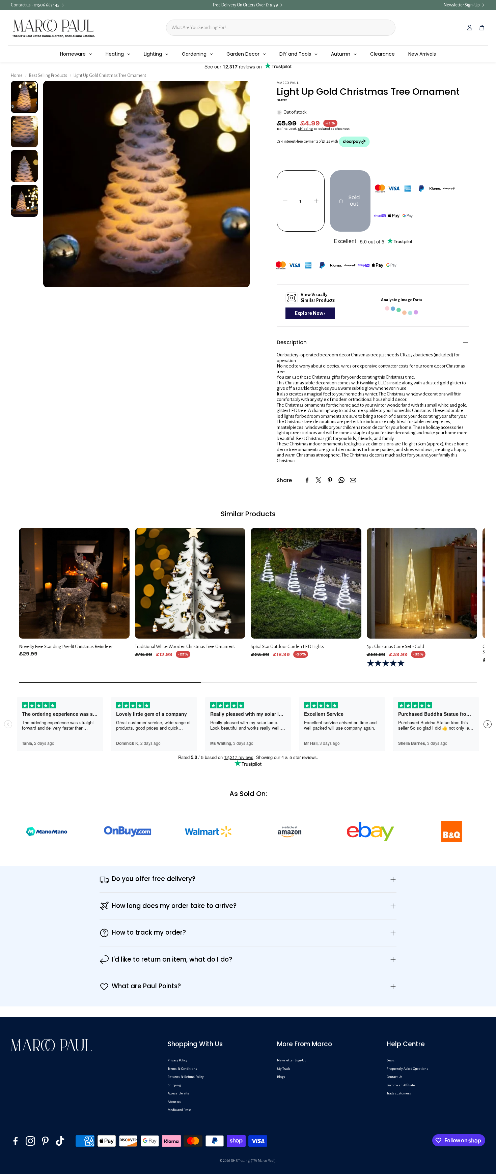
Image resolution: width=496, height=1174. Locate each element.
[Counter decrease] (285, 201)
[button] (373, 342)
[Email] (353, 480)
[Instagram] (30, 1141)
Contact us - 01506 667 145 (35, 5)
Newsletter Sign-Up (462, 5)
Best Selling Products (48, 75)
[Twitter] (318, 480)
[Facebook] (307, 480)
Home (17, 75)
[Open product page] (74, 583)
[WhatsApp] (341, 480)
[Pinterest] (330, 480)
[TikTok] (60, 1141)
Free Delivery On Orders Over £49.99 (245, 5)
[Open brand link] (65, 831)
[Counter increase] (316, 201)
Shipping (305, 129)
